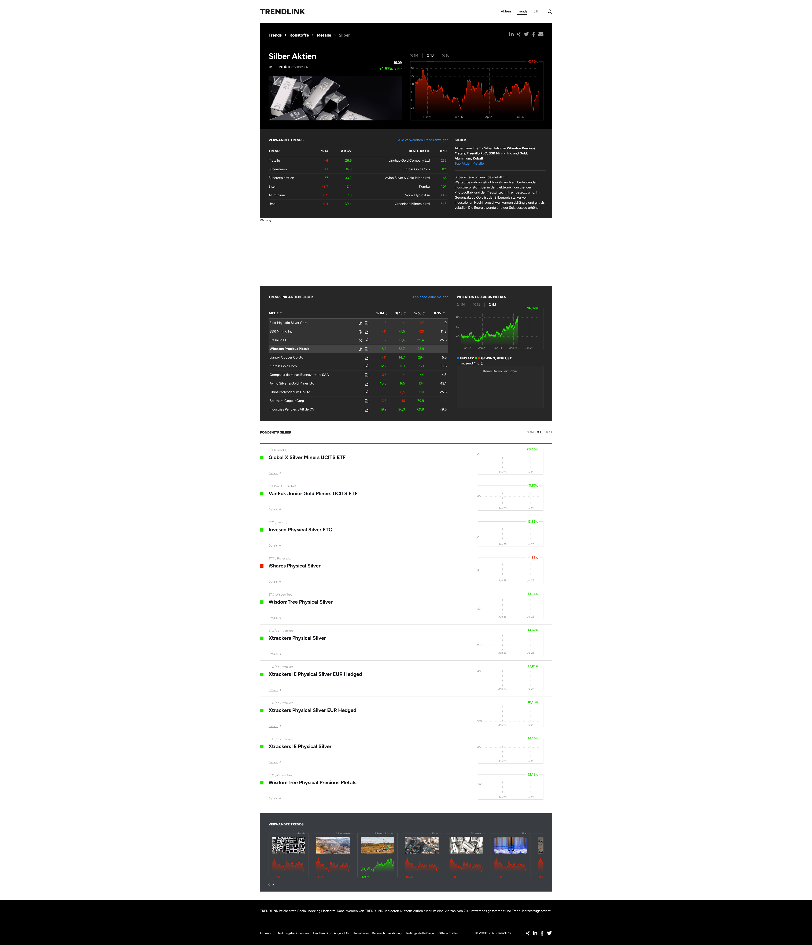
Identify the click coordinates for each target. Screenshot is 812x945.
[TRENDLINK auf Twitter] (549, 933)
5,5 (444, 357)
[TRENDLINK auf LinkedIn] (535, 933)
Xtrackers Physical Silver (297, 638)
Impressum (267, 933)
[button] (511, 34)
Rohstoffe (299, 35)
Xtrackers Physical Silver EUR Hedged (312, 710)
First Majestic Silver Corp (288, 323)
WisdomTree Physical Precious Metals (312, 782)
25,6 (443, 340)
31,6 (443, 366)
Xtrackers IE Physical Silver (300, 746)
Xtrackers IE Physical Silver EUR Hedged (315, 674)
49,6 (443, 409)
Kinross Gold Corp (416, 169)
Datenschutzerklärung (387, 933)
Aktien (506, 11)
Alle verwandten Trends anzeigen (423, 140)
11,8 (444, 331)
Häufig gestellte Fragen (420, 933)
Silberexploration (281, 178)
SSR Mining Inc (281, 331)
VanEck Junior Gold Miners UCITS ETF (313, 493)
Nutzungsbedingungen (293, 933)
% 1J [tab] (430, 55)
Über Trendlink (321, 933)
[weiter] (273, 884)
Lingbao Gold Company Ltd (409, 160)
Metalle (324, 35)
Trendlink (282, 11)
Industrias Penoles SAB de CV (292, 409)
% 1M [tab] (414, 55)
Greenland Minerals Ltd (412, 204)
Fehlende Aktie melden (430, 297)
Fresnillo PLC (279, 340)
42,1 (443, 383)
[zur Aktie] (366, 322)
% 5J (549, 432)
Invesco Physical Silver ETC (300, 529)
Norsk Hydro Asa (417, 195)
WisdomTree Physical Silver (301, 602)
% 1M (530, 432)
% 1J (540, 432)
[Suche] (549, 11)
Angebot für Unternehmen (351, 933)
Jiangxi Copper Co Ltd (286, 357)
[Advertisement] (406, 252)
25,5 (443, 392)
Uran (272, 204)
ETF (536, 11)
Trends (522, 12)
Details (273, 473)
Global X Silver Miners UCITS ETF (307, 457)
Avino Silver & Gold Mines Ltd (407, 178)
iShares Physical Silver (295, 566)
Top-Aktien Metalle (469, 163)
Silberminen (278, 169)
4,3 (444, 375)
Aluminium (277, 195)
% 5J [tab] (446, 55)
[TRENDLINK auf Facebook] (542, 933)
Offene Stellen (448, 933)
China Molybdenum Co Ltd (290, 392)
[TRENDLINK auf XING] (528, 933)
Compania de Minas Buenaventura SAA (299, 375)
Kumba (424, 186)
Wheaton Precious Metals (289, 349)
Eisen (273, 186)
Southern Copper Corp (287, 401)
